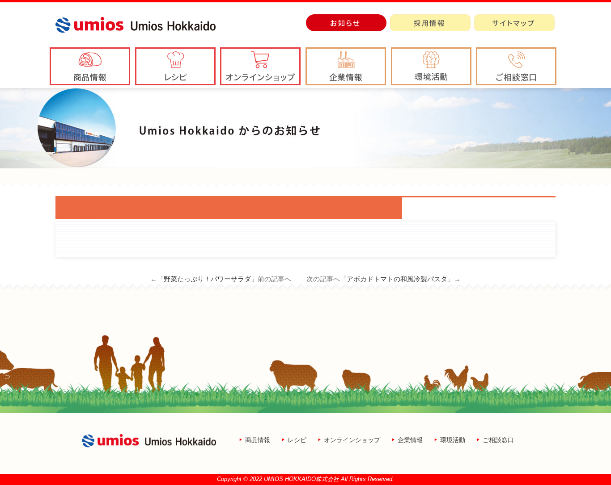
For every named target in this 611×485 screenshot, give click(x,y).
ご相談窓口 (498, 439)
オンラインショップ (352, 439)
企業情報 (410, 439)
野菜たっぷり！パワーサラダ (207, 279)
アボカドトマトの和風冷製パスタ (397, 279)
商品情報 (257, 439)
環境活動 (452, 439)
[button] (346, 66)
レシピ (297, 439)
